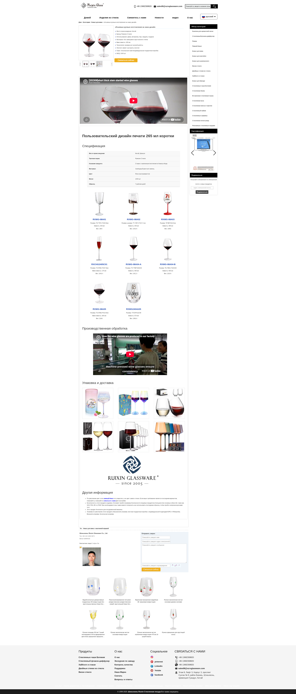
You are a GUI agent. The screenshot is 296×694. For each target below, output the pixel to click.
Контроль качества (123, 665)
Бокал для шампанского (200, 61)
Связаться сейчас (126, 60)
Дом (80, 22)
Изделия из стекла (109, 18)
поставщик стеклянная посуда (149, 686)
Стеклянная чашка (105, 686)
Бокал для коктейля (199, 56)
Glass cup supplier (232, 686)
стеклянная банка (124, 686)
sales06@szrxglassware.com (169, 6)
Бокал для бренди (198, 81)
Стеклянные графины (199, 116)
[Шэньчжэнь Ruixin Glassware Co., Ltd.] (92, 5)
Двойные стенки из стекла (201, 71)
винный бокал (109, 498)
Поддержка (119, 668)
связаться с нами (110, 501)
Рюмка (194, 41)
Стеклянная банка (198, 91)
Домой (87, 18)
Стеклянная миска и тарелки (202, 106)
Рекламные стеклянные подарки (203, 125)
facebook (151, 674)
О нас (190, 18)
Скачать (118, 676)
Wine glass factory (213, 686)
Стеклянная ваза (198, 101)
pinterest (151, 661)
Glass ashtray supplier (193, 686)
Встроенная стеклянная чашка (202, 96)
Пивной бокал (197, 46)
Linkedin (151, 666)
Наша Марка (120, 672)
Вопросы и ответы (123, 679)
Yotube (151, 670)
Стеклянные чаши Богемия (201, 86)
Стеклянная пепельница (200, 120)
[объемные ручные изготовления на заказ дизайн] (96, 42)
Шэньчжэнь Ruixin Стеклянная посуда (144, 692)
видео (175, 18)
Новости (159, 18)
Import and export (173, 686)
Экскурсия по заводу (124, 661)
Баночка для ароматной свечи (202, 31)
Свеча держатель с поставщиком (79, 686)
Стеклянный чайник (199, 111)
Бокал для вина (96, 22)
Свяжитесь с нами (136, 18)
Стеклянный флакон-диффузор (203, 36)
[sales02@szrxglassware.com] (80, 547)
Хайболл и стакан (198, 76)
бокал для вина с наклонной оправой (96, 528)
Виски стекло (197, 66)
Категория (86, 22)
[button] (214, 152)
